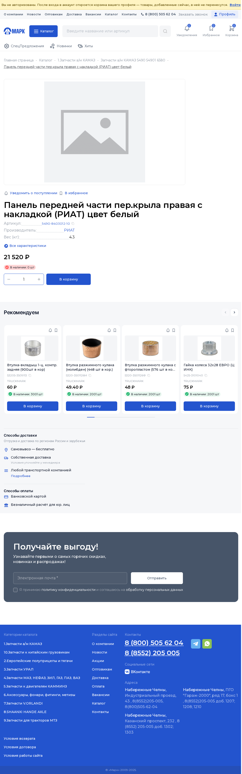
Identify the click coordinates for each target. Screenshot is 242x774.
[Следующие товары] (234, 312)
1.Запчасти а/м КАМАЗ (76, 60)
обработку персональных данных (154, 590)
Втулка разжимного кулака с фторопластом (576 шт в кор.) (150, 369)
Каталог (45, 60)
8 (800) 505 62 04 (154, 642)
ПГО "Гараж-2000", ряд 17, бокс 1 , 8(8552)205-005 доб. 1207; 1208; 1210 (210, 698)
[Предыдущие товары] (225, 312)
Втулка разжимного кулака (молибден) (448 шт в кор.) (90, 367)
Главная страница (19, 60)
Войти (235, 5)
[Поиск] (165, 31)
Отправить (157, 578)
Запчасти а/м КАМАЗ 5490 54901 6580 (133, 60)
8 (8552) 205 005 (152, 653)
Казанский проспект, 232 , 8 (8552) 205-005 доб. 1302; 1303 (152, 724)
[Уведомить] (50, 330)
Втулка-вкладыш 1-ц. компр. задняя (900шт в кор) (32, 367)
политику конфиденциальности (68, 590)
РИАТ (69, 230)
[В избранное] (56, 330)
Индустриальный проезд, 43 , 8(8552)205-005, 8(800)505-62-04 (150, 698)
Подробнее (20, 476)
